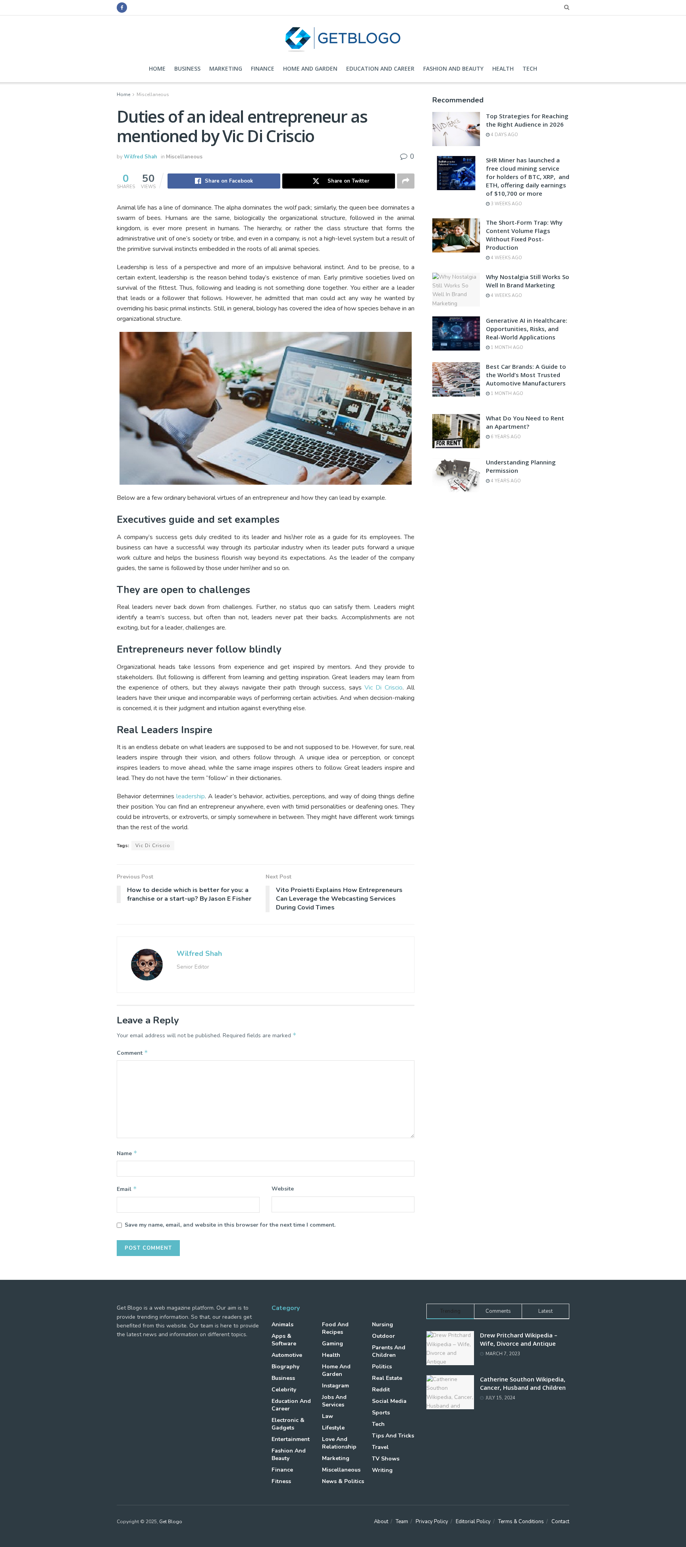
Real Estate (387, 1378)
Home (157, 68)
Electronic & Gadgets (288, 1423)
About (381, 1521)
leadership (190, 796)
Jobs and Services (334, 1400)
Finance (262, 68)
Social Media (389, 1401)
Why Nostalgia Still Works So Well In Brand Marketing (527, 281)
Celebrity (284, 1389)
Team (402, 1521)
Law (327, 1416)
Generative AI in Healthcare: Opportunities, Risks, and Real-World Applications (526, 328)
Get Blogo (170, 1521)
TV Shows (385, 1458)
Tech (529, 68)
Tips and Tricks (393, 1435)
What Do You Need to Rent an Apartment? (525, 422)
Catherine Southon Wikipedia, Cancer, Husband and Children (523, 1383)
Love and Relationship (339, 1443)
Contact (560, 1521)
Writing (382, 1470)
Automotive (287, 1355)
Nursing (382, 1324)
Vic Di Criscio (383, 687)
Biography (285, 1366)
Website (283, 1189)
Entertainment (291, 1439)
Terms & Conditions (521, 1521)
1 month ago (506, 348)
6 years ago (505, 437)
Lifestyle (333, 1427)
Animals (282, 1324)
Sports (381, 1412)
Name (127, 1153)
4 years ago (505, 481)
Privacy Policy (432, 1521)
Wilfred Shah (140, 156)
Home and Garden (310, 68)
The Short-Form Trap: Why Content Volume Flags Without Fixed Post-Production (524, 234)
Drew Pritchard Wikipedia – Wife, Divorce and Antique (518, 1339)
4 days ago (503, 135)
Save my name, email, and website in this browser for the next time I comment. (230, 1225)
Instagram (335, 1385)
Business (187, 68)
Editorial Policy (473, 1521)
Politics (382, 1366)
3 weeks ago (505, 204)
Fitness (281, 1481)
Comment (132, 1053)
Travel (380, 1447)
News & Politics (343, 1481)
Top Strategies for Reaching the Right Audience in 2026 (527, 120)
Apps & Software (284, 1339)
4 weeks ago (505, 258)
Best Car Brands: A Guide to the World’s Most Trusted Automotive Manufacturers (526, 374)
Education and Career (380, 68)
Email (127, 1189)
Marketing (225, 68)
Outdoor (383, 1336)
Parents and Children (388, 1351)
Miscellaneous (153, 94)
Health (503, 68)
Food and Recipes (335, 1328)
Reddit (381, 1389)
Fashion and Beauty (453, 68)
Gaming (332, 1343)
